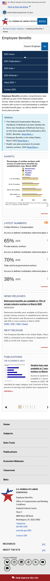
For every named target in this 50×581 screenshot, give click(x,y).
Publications (10, 451)
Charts (25, 324)
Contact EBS (21, 535)
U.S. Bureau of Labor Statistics (24, 21)
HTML (6, 324)
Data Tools (9, 442)
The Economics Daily (14, 361)
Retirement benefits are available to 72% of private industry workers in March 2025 (24, 302)
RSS (18, 324)
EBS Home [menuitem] (9, 54)
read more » (8, 391)
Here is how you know (18, 6)
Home (6, 424)
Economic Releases (13, 461)
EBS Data (8, 68)
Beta (5, 479)
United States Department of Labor (20, 12)
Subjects (8, 433)
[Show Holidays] (27, 177)
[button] (43, 544)
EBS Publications (12, 61)
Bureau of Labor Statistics (13, 28)
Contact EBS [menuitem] (10, 89)
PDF (13, 324)
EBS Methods (10, 75)
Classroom (9, 470)
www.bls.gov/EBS (23, 530)
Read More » (27, 134)
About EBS (9, 82)
